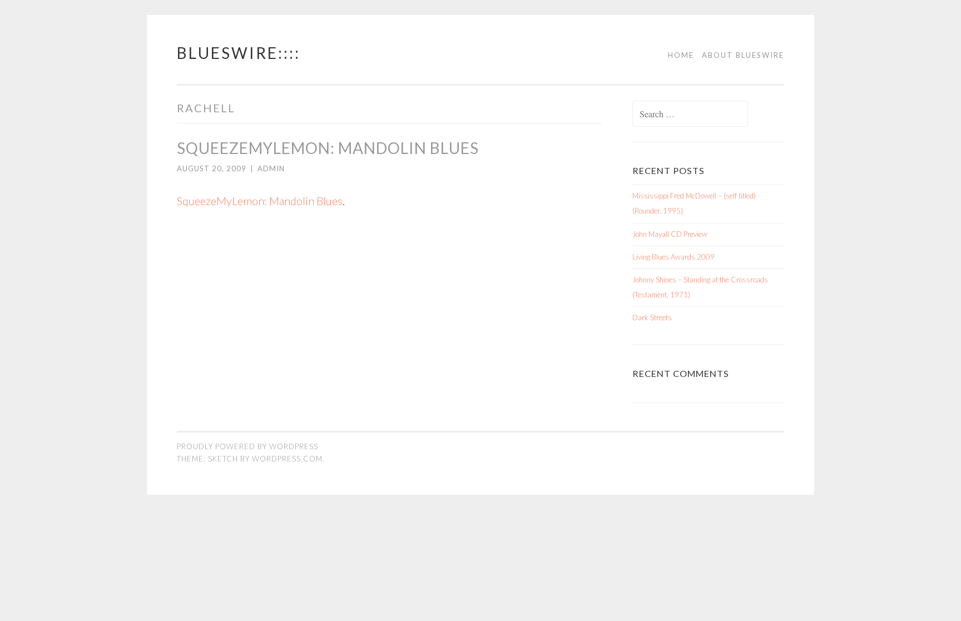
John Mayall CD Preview (669, 234)
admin (271, 168)
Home (681, 55)
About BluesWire (743, 55)
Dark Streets (652, 317)
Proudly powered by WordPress (247, 446)
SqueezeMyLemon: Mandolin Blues (328, 147)
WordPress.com (287, 458)
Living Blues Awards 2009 (673, 256)
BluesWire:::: (238, 52)
